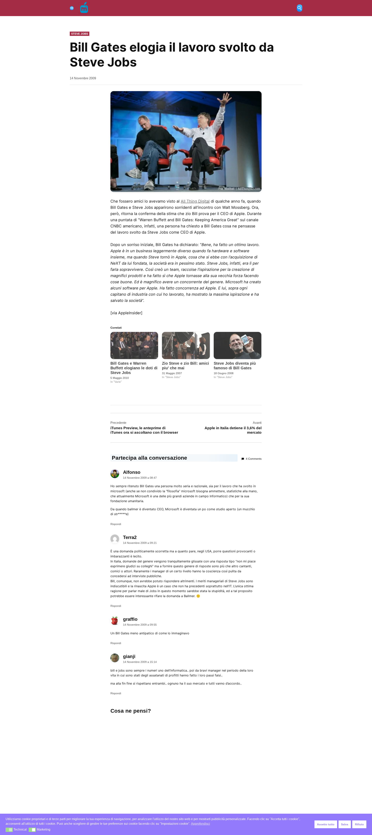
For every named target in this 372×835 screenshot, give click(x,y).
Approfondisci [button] (200, 823)
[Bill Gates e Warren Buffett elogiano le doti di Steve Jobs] (134, 345)
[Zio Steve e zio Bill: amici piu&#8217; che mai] (186, 345)
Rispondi (115, 524)
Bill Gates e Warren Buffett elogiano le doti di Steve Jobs (134, 368)
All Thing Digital (195, 201)
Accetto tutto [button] (325, 824)
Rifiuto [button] (359, 824)
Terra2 (130, 537)
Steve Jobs (79, 33)
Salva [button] (344, 824)
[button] (9, 830)
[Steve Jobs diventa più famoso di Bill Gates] (237, 345)
